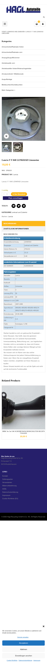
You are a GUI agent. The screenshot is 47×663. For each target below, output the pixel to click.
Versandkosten (25, 405)
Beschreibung (10, 223)
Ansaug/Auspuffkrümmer (11, 58)
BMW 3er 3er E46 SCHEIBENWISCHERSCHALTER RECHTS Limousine (23, 432)
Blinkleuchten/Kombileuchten (12, 85)
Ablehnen (23, 649)
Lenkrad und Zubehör (16, 32)
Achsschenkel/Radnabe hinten (13, 47)
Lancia (15, 174)
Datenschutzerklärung (25, 660)
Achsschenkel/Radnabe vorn (12, 52)
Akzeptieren (23, 643)
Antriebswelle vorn (8, 63)
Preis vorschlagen (16, 198)
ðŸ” (6, 136)
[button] (43, 626)
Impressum (36, 660)
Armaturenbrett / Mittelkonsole (13, 74)
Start (4, 32)
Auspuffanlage (7, 79)
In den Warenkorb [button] (23, 423)
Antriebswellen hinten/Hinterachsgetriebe (16, 68)
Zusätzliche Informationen (16, 229)
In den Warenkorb (19, 194)
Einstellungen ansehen (23, 656)
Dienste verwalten (23, 637)
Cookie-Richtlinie (12, 660)
